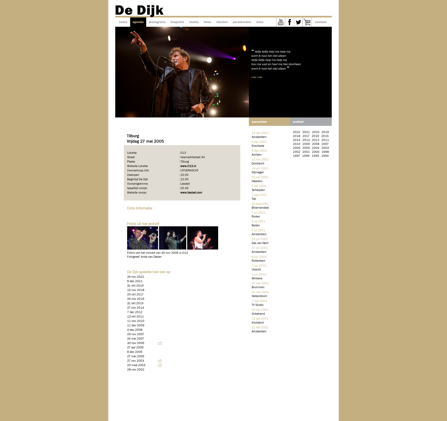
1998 (325, 152)
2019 (325, 132)
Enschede (258, 146)
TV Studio (258, 305)
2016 (315, 136)
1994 (325, 156)
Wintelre (257, 279)
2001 (306, 152)
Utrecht (256, 270)
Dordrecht (258, 164)
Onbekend (258, 314)
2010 (296, 144)
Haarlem (257, 181)
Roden (256, 217)
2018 (296, 136)
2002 (296, 152)
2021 (306, 132)
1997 (296, 156)
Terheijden (258, 190)
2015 (325, 136)
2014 (296, 140)
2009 (306, 144)
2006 (296, 148)
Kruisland (258, 323)
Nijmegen (258, 172)
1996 (306, 156)
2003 (325, 148)
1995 (315, 156)
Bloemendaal (260, 208)
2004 (315, 148)
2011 (325, 140)
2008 (315, 144)
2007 (325, 144)
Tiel (254, 199)
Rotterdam (258, 261)
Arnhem (257, 155)
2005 (306, 148)
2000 (315, 152)
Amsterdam (259, 137)
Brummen (258, 287)
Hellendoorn (259, 296)
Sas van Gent (260, 243)
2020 (315, 132)
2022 (296, 132)
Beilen (256, 225)
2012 (315, 140)
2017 (306, 136)
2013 (306, 140)
